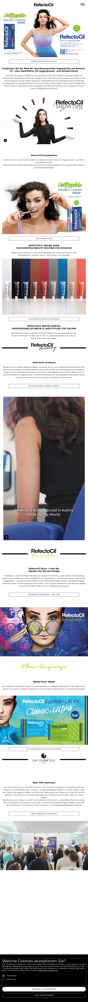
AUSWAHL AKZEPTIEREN (44, 989)
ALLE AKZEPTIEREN (44, 995)
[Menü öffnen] (82, 4)
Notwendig (12, 976)
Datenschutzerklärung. (48, 970)
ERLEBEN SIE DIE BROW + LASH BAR (44, 595)
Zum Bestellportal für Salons (44, 319)
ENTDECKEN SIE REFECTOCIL (44, 61)
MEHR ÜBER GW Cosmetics (44, 814)
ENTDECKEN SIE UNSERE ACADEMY (44, 386)
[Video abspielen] (5, 140)
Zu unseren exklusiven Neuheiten (44, 749)
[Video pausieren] (6, 537)
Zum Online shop (44, 238)
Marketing (11, 979)
